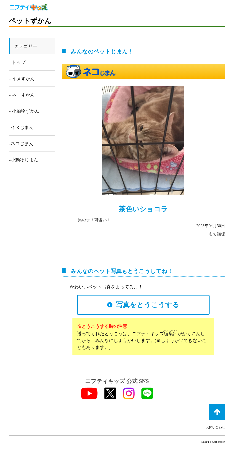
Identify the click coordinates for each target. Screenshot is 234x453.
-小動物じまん (23, 159)
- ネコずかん (22, 94)
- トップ (17, 62)
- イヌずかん (22, 78)
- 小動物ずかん (24, 111)
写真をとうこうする (147, 304)
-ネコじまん (21, 143)
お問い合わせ (215, 427)
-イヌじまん (21, 127)
